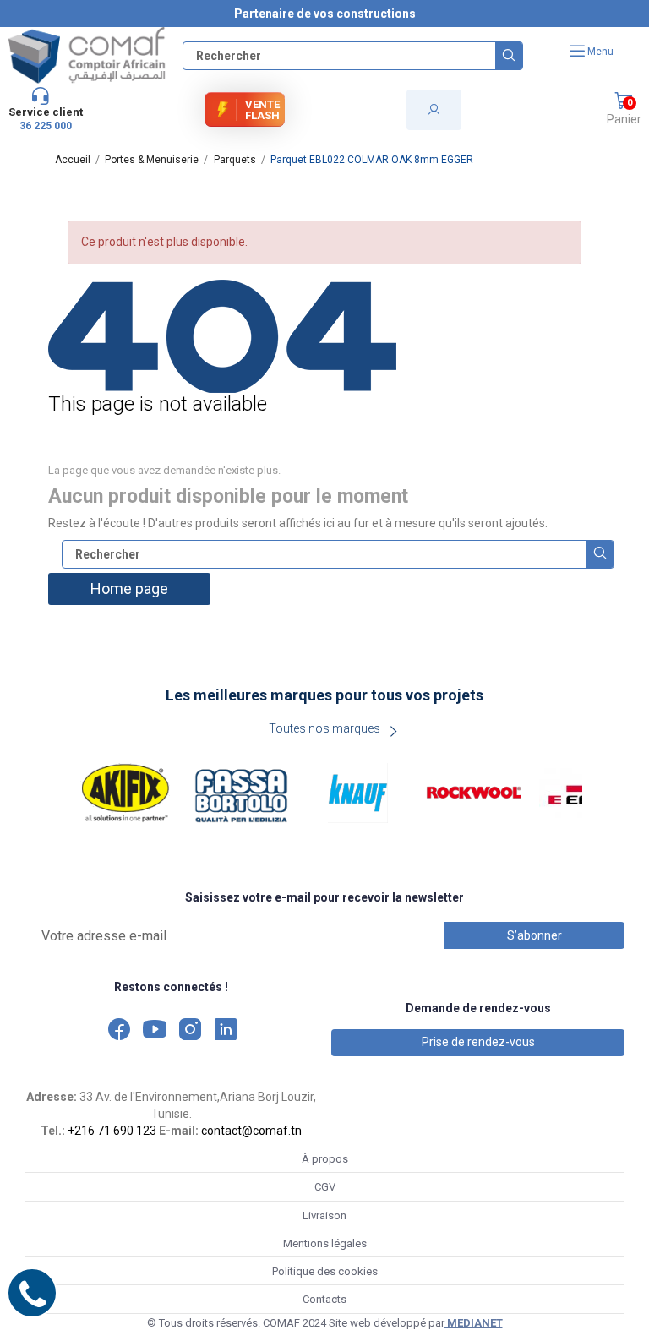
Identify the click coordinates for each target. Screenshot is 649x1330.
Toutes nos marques (324, 728)
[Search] (508, 55)
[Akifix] (125, 793)
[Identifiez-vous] (433, 110)
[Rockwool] (474, 793)
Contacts (324, 1299)
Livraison (324, 1215)
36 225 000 (45, 126)
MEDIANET (473, 1322)
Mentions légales (325, 1243)
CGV (324, 1186)
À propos (325, 1159)
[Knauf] (358, 793)
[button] (623, 110)
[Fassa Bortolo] (241, 793)
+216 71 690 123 (112, 1130)
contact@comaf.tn (251, 1130)
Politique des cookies (325, 1271)
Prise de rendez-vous (478, 1042)
